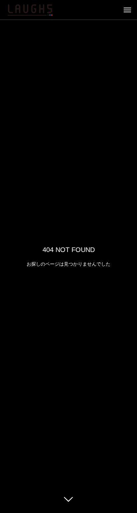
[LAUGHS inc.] (30, 10)
